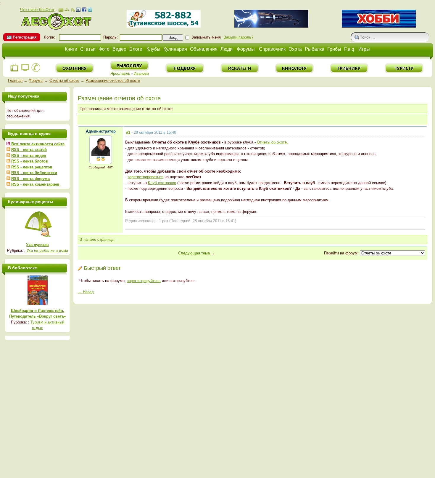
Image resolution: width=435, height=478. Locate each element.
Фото (104, 49)
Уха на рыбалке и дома (47, 250)
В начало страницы (97, 239)
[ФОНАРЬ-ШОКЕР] (271, 26)
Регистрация (25, 37)
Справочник (272, 49)
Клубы (153, 49)
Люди (226, 49)
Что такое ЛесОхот (37, 9)
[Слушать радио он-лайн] (14, 71)
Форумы (246, 49)
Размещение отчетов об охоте (113, 80)
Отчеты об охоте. (272, 142)
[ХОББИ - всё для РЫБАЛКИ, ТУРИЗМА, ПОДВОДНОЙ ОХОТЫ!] (379, 26)
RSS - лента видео (28, 155)
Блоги (135, 49)
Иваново (141, 73)
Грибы (334, 49)
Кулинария (175, 49)
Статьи (88, 49)
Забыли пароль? (238, 37)
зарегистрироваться (145, 177)
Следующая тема (194, 253)
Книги (71, 49)
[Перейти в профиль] (100, 154)
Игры (364, 49)
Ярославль (120, 73)
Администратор (101, 131)
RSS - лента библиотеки (34, 173)
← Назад (86, 292)
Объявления (204, 49)
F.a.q (349, 49)
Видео (119, 49)
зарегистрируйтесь (144, 280)
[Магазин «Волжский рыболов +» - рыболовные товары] (164, 26)
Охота (295, 49)
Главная (15, 80)
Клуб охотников (162, 183)
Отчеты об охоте (64, 80)
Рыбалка (314, 49)
